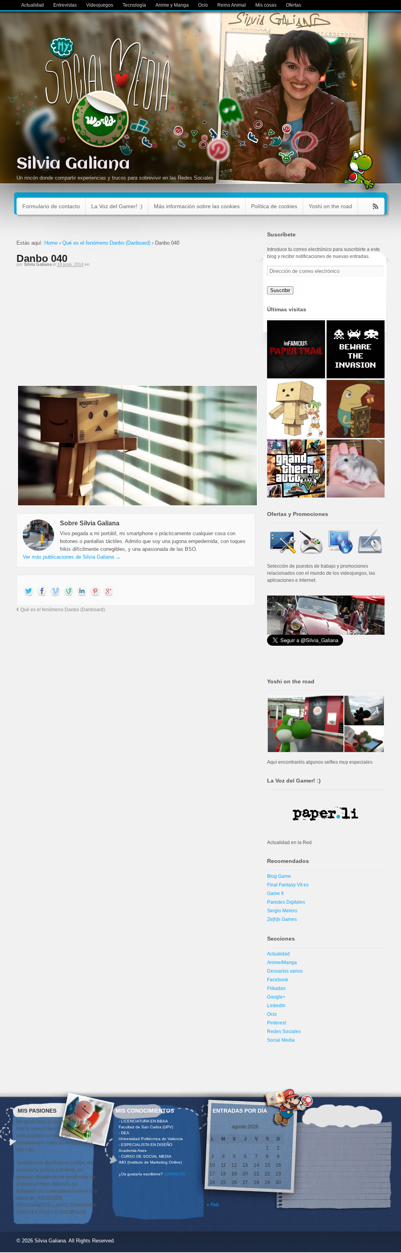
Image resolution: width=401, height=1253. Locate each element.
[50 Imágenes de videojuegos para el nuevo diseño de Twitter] (356, 349)
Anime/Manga (282, 962)
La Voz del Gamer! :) (117, 206)
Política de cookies (274, 206)
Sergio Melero (282, 910)
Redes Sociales (284, 1031)
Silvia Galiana (73, 164)
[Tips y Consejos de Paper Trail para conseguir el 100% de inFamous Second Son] (296, 349)
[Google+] (108, 591)
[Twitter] (28, 591)
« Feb (213, 1205)
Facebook (277, 979)
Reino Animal (231, 5)
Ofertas (293, 5)
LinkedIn (276, 1005)
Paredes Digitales (286, 902)
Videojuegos (99, 5)
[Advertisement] (135, 329)
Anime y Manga (172, 5)
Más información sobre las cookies (197, 206)
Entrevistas (65, 5)
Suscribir (280, 290)
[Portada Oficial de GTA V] (296, 468)
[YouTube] (55, 591)
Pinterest (276, 1023)
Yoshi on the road (330, 206)
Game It (275, 893)
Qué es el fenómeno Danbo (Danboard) (106, 243)
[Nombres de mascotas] (356, 468)
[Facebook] (42, 591)
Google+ (276, 997)
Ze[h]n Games (282, 919)
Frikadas (276, 988)
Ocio (203, 5)
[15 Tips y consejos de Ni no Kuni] (356, 409)
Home (51, 243)
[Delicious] (95, 591)
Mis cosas (265, 5)
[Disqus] (135, 721)
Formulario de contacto (51, 206)
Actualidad (32, 5)
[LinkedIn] (82, 591)
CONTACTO (175, 1174)
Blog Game (279, 876)
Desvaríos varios (285, 971)
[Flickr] (68, 591)
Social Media (281, 1040)
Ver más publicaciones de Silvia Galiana (72, 557)
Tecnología (134, 5)
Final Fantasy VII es (288, 885)
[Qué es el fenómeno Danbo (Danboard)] (296, 409)
